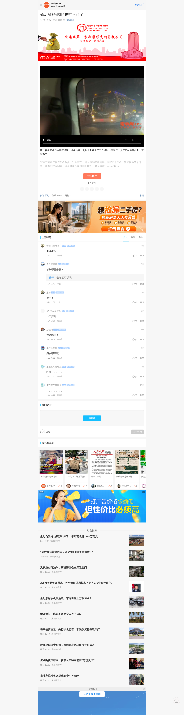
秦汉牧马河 (51, 348)
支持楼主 (92, 176)
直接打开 (138, 5)
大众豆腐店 (51, 264)
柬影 (48, 292)
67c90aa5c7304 (53, 311)
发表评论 (137, 431)
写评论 (92, 418)
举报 (141, 195)
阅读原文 (44, 195)
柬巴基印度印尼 (54, 366)
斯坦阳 (49, 329)
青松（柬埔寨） (54, 246)
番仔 (51, 277)
